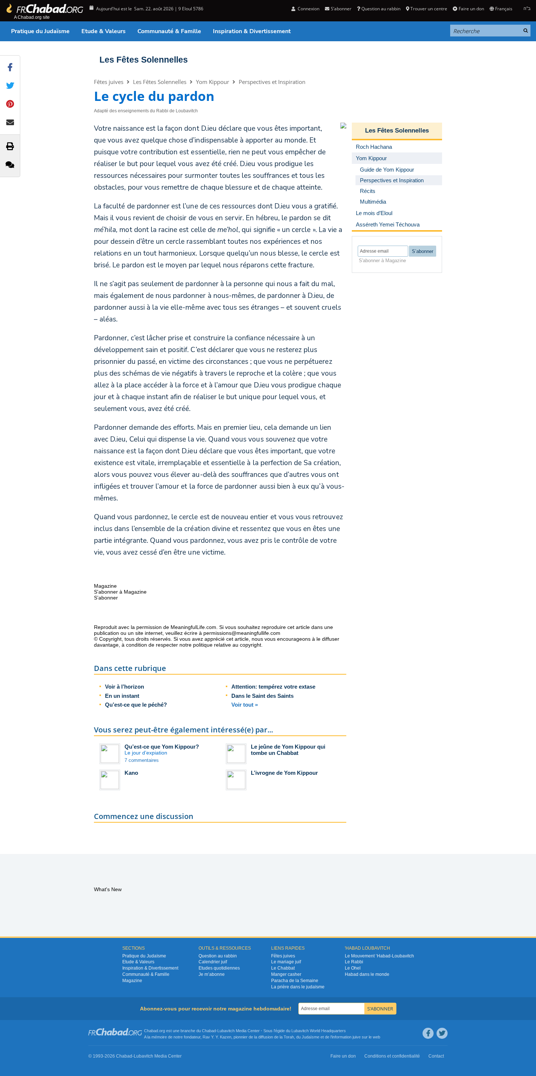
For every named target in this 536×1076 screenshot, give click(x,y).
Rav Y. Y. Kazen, (217, 1037)
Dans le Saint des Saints (262, 696)
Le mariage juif (286, 961)
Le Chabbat (283, 968)
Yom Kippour (212, 81)
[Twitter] (442, 1033)
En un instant (122, 696)
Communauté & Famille (169, 31)
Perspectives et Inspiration (272, 81)
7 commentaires (142, 760)
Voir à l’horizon (124, 686)
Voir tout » (244, 704)
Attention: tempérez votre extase (273, 686)
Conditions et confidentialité (392, 1056)
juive (357, 1037)
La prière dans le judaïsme (298, 986)
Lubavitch (226, 1030)
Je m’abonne (212, 974)
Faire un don (471, 9)
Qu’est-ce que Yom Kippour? (162, 746)
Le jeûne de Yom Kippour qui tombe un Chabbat (288, 749)
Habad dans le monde (367, 974)
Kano (131, 773)
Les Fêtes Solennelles (143, 59)
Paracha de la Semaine (294, 980)
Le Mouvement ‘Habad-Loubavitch (379, 956)
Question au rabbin (380, 9)
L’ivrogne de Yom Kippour (284, 773)
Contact (436, 1056)
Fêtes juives (108, 81)
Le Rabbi (354, 961)
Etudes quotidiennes (219, 968)
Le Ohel (353, 968)
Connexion (308, 9)
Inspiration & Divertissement (252, 31)
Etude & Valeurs (103, 31)
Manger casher (286, 974)
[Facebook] (428, 1033)
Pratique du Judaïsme (40, 31)
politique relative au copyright (227, 645)
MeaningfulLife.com (193, 627)
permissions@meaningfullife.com (241, 633)
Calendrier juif (213, 961)
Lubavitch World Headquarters (318, 1030)
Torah (289, 1037)
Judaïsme (310, 1037)
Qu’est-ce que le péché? (136, 704)
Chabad (209, 1030)
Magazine (132, 980)
